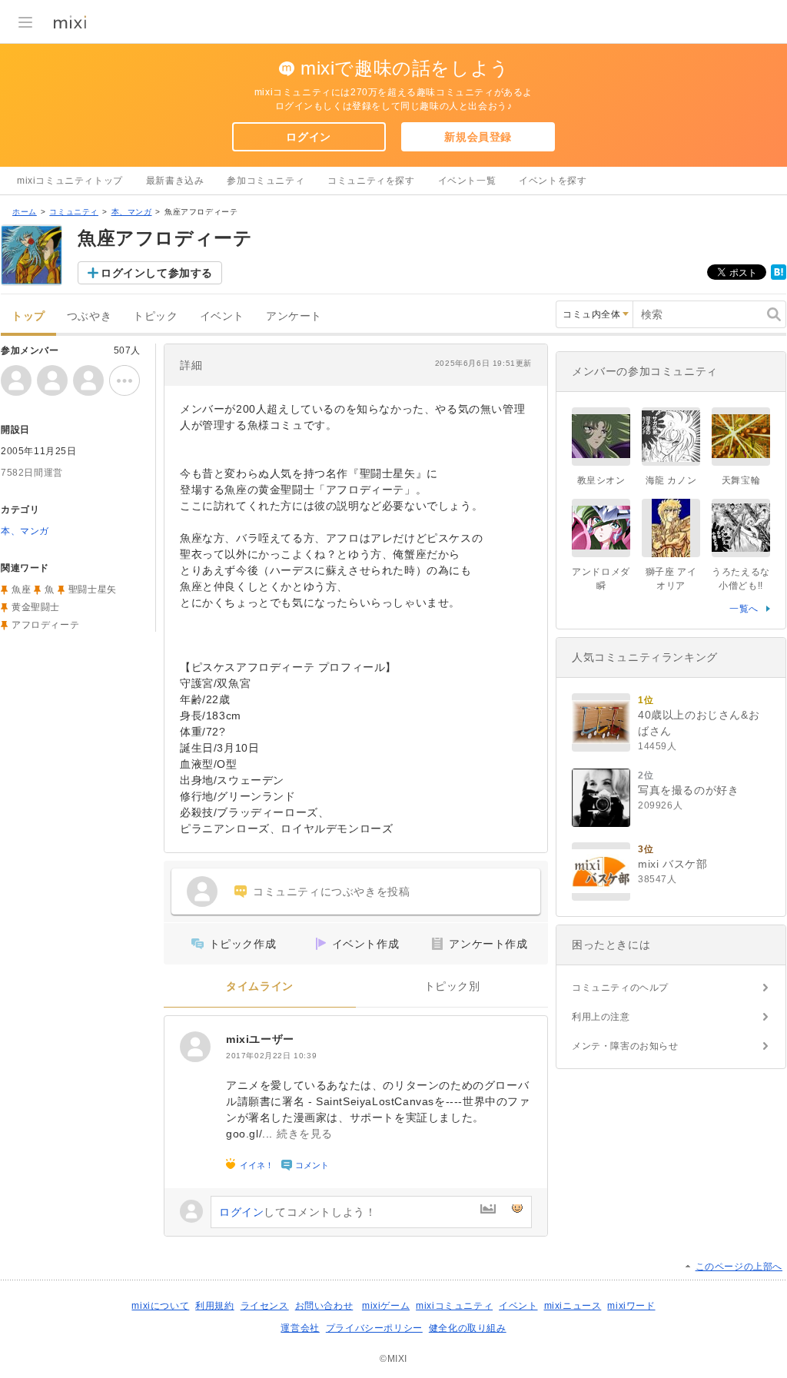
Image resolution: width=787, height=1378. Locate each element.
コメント (312, 1165)
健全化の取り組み (467, 1328)
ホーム (24, 212)
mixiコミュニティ (454, 1305)
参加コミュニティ (265, 180)
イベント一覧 (467, 180)
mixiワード (631, 1305)
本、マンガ (131, 212)
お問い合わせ (324, 1305)
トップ (28, 316)
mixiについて (160, 1305)
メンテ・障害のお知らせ (625, 1046)
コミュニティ (73, 212)
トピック (155, 316)
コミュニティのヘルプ (620, 987)
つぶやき (89, 316)
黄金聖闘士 (36, 607)
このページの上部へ (739, 1266)
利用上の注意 (601, 1016)
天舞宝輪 (741, 480)
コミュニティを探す (370, 180)
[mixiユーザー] (195, 1046)
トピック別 (452, 986)
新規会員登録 (478, 137)
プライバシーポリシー (374, 1328)
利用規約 (214, 1305)
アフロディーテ (45, 624)
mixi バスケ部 (672, 864)
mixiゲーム (386, 1305)
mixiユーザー (260, 1039)
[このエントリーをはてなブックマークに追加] (778, 276)
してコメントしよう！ (297, 1212)
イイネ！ (257, 1165)
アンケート (294, 316)
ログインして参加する (157, 273)
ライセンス (265, 1305)
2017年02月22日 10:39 (271, 1055)
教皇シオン (601, 480)
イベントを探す (552, 180)
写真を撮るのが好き (688, 790)
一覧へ (744, 608)
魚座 (21, 589)
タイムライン (260, 986)
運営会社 (300, 1328)
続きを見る (305, 1133)
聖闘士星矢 (92, 589)
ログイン (308, 137)
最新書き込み (175, 180)
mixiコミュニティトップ (70, 180)
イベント (222, 316)
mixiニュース (573, 1305)
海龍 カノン (671, 480)
